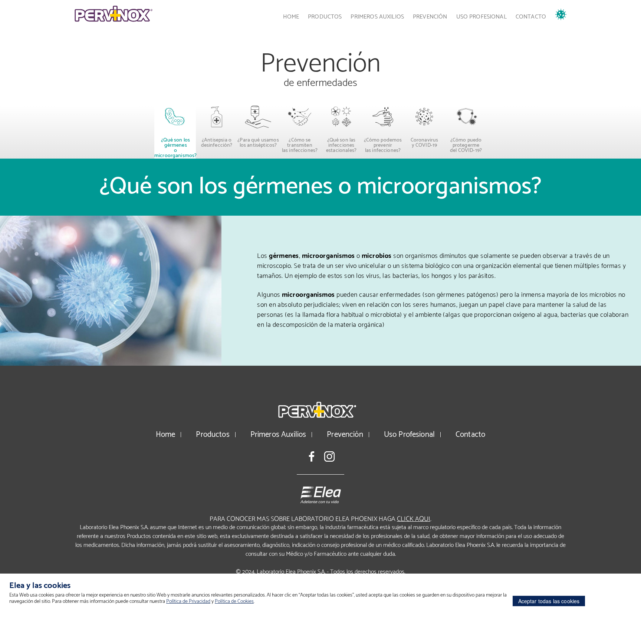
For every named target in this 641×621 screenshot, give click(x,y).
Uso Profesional (481, 17)
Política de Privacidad (188, 601)
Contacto (531, 17)
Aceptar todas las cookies (549, 601)
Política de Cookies (234, 601)
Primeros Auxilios (377, 17)
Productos (325, 17)
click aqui (413, 519)
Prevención (430, 17)
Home (291, 17)
